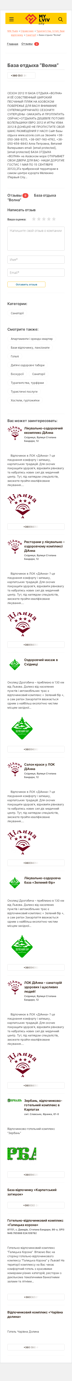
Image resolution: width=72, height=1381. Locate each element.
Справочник (27, 31)
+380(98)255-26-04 (36, 1174)
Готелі (15, 356)
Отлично (51, 219)
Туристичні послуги (24, 391)
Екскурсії (17, 374)
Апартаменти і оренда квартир (32, 338)
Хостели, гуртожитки (25, 400)
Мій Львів (12, 31)
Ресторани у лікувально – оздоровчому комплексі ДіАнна (44, 546)
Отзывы (27, 43)
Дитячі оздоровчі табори (27, 365)
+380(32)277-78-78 (36, 1297)
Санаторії (31, 35)
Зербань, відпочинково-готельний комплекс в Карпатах (43, 1105)
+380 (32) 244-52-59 (36, 1205)
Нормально (41, 219)
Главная (12, 44)
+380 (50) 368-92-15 (24, 75)
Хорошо (46, 219)
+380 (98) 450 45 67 (36, 1347)
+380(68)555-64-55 (36, 526)
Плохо (36, 219)
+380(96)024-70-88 (36, 749)
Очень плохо (31, 219)
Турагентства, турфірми (27, 382)
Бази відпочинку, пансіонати (30, 347)
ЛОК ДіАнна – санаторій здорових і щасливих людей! (43, 987)
